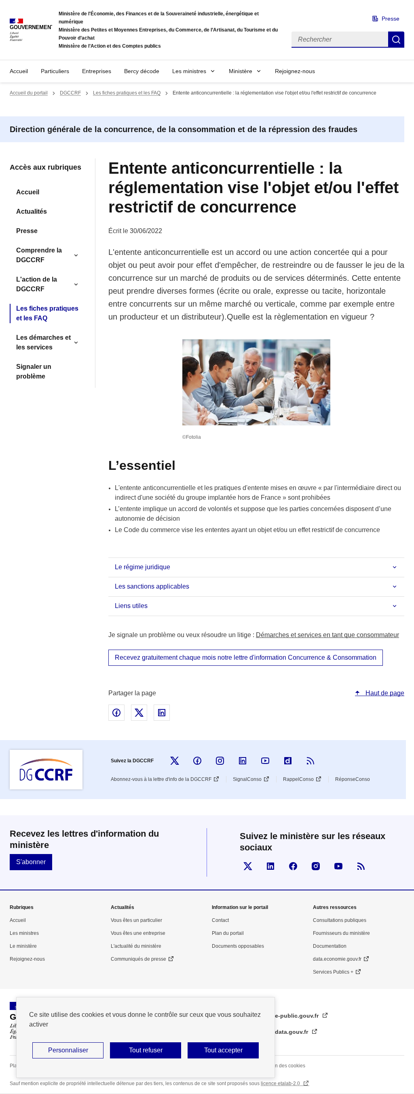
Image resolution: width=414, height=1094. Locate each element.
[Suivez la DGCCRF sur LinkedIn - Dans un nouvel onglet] (242, 761)
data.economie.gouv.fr (337, 959)
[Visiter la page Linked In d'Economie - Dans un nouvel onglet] (270, 866)
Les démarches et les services (43, 342)
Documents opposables (238, 946)
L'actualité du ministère (136, 946)
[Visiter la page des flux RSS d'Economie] (361, 866)
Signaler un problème (33, 371)
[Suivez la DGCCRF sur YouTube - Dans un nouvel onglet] (265, 761)
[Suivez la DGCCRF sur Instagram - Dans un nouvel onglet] (220, 761)
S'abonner (31, 861)
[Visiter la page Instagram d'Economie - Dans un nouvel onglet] (316, 866)
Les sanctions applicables (152, 586)
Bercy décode (141, 71)
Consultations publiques (339, 920)
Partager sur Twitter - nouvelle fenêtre (139, 713)
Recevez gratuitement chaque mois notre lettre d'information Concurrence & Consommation (245, 657)
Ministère (240, 71)
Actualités (31, 211)
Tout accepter (223, 1050)
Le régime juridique (142, 567)
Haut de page (384, 693)
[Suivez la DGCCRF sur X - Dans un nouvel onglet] (175, 761)
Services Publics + (333, 972)
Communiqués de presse (138, 959)
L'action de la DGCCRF (36, 284)
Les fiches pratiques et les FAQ (127, 93)
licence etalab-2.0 (281, 1083)
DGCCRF (70, 93)
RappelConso (298, 779)
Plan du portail (228, 933)
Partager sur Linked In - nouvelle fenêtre (162, 713)
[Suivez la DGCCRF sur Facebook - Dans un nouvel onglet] (197, 761)
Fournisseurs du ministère (341, 933)
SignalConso (247, 779)
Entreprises (96, 71)
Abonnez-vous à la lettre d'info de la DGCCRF (161, 779)
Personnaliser (68, 1050)
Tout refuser (146, 1050)
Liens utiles (131, 605)
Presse (390, 18)
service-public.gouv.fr (289, 1015)
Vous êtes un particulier (136, 920)
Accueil (19, 71)
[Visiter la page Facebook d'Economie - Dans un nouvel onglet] (293, 866)
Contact (220, 920)
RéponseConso (352, 779)
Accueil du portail (29, 93)
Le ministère (23, 946)
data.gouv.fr (292, 1032)
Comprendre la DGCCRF (39, 255)
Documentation (329, 946)
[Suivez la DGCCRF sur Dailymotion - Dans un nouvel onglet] (288, 761)
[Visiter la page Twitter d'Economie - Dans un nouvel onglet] (248, 866)
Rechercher (396, 40)
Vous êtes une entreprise (138, 933)
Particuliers (55, 71)
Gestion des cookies (283, 1066)
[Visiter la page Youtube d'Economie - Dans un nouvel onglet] (338, 866)
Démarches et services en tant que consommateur (327, 634)
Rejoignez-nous (295, 71)
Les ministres (189, 71)
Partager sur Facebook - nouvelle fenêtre (116, 713)
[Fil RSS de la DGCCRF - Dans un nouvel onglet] (310, 761)
